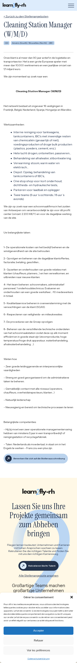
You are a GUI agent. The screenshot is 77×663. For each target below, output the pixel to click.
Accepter (38, 630)
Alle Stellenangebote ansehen (38, 575)
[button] (71, 597)
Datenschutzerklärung (39, 658)
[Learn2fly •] (14, 5)
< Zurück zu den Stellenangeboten (26, 16)
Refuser (38, 640)
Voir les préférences (38, 650)
